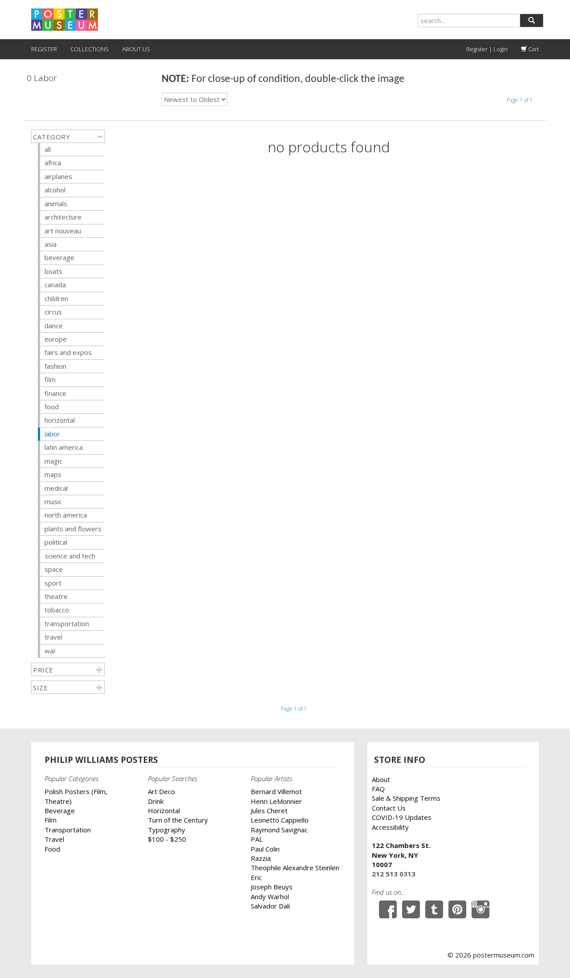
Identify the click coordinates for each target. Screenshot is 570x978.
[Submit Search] (531, 20)
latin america (64, 447)
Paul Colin (265, 848)
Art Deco (161, 791)
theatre (56, 596)
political (56, 542)
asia (51, 244)
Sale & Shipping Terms (406, 798)
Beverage (60, 810)
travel (53, 636)
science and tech (70, 555)
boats (53, 271)
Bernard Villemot (276, 791)
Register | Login (487, 49)
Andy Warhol (270, 896)
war (50, 650)
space (54, 569)
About (381, 779)
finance (55, 393)
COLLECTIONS (89, 49)
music (53, 501)
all (48, 149)
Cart (533, 49)
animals (56, 203)
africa (53, 162)
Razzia (261, 858)
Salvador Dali (270, 905)
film (50, 379)
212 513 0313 (393, 873)
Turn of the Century (178, 819)
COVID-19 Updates (402, 817)
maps (53, 474)
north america (66, 514)
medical (56, 488)
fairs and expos (68, 352)
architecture (63, 216)
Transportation (68, 829)
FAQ (378, 788)
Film (51, 819)
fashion (55, 366)
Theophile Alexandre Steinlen (295, 867)
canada (55, 284)
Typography (166, 829)
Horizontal (164, 810)
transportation (67, 623)
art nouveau (63, 230)
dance (54, 325)
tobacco (57, 609)
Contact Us (389, 807)
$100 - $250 (167, 839)
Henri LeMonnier (276, 801)
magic (53, 460)
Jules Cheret (269, 810)
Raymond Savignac (279, 829)
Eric (256, 877)
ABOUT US (136, 49)
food (52, 406)
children (56, 298)
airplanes (58, 176)
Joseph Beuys (272, 886)
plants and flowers (73, 528)
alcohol (55, 189)
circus (53, 311)
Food (52, 848)
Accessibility (390, 827)
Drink (155, 801)
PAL (257, 839)
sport (53, 583)
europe (56, 338)
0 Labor (42, 78)
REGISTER (44, 49)
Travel (54, 839)
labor (52, 433)
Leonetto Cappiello (280, 819)
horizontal (60, 420)
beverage (59, 257)
